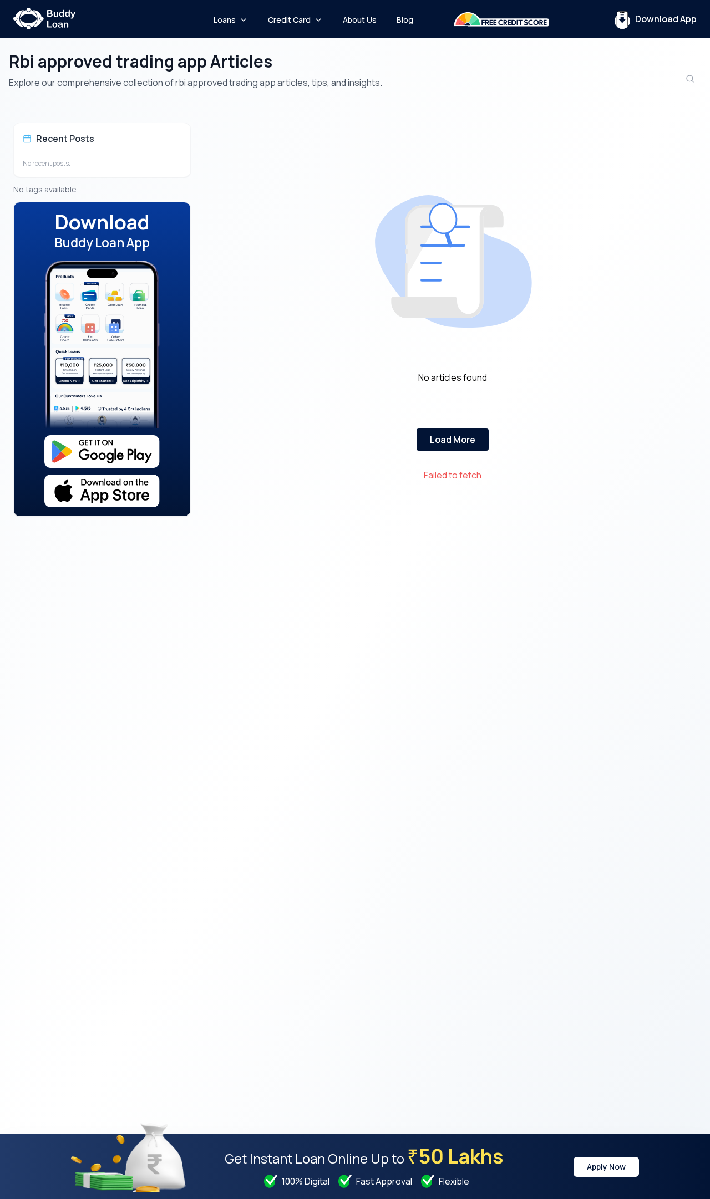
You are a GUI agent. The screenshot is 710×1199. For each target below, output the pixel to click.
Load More (452, 439)
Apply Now (606, 1166)
